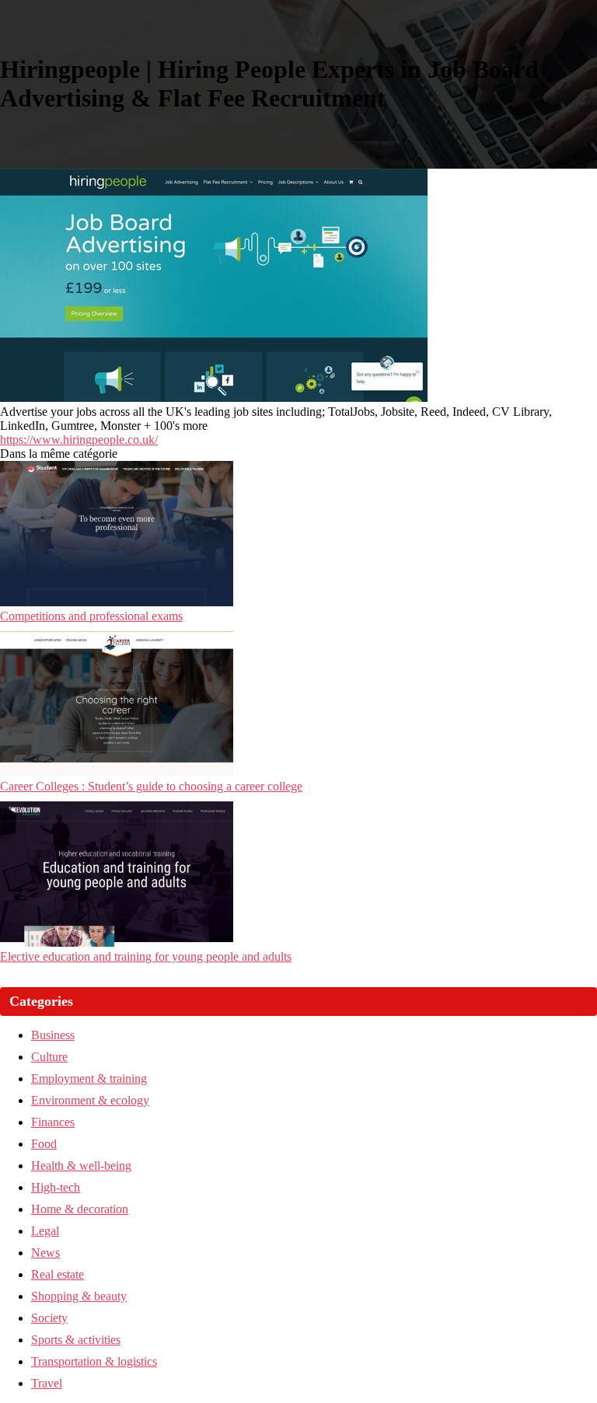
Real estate (57, 1274)
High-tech (55, 1187)
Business (53, 1035)
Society (49, 1317)
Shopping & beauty (79, 1296)
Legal (45, 1230)
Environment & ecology (90, 1100)
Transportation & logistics (94, 1361)
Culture (49, 1056)
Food (44, 1143)
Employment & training (89, 1078)
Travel (46, 1383)
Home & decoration (79, 1209)
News (45, 1252)
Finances (53, 1122)
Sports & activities (75, 1339)
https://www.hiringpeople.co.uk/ (79, 439)
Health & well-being (81, 1165)
